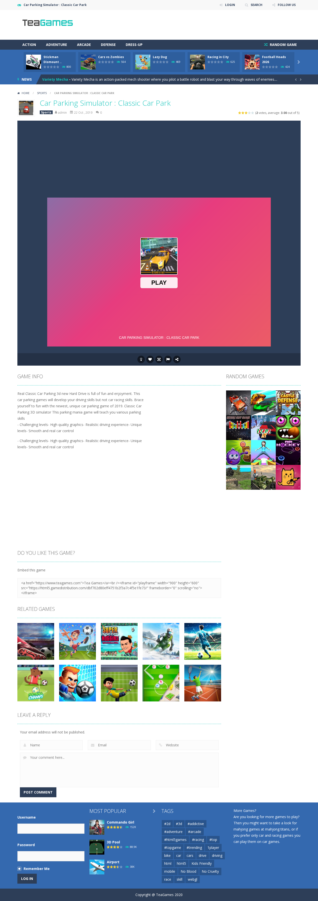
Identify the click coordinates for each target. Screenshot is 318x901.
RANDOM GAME (283, 44)
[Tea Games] (47, 24)
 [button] (168, 359)
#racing (198, 839)
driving (217, 855)
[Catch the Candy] (238, 452)
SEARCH (256, 5)
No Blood (188, 871)
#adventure (173, 831)
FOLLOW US (287, 5)
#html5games (175, 839)
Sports (42, 93)
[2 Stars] (243, 112)
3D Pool (113, 842)
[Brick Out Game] (238, 427)
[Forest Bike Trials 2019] (238, 477)
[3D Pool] (96, 846)
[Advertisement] (159, 158)
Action (29, 44)
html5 (181, 863)
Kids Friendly (202, 863)
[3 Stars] (246, 112)
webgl (192, 879)
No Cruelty (210, 871)
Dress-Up (134, 44)
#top (213, 839)
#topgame (172, 847)
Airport (113, 862)
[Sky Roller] (263, 452)
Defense (108, 44)
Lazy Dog (160, 57)
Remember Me (37, 868)
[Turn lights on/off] (141, 359)
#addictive (196, 823)
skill (179, 879)
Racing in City (218, 57)
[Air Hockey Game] (288, 452)
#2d (167, 823)
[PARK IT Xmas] (263, 427)
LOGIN (230, 5)
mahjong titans (277, 829)
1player (213, 847)
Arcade (84, 44)
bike (167, 855)
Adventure (56, 44)
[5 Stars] (252, 112)
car (178, 855)
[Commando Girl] (96, 827)
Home (25, 93)
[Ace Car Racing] (263, 402)
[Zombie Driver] (238, 402)
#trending (194, 847)
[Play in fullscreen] (159, 359)
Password (26, 844)
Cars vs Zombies (111, 57)
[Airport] (96, 866)
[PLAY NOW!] (33, 61)
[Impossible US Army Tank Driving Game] (263, 477)
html (167, 863)
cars (190, 855)
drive (202, 855)
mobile (169, 871)
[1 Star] (239, 112)
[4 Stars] (249, 112)
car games (270, 841)
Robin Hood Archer (58, 79)
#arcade (194, 831)
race (167, 879)
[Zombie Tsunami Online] (288, 427)
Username (26, 817)
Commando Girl (120, 822)
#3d (179, 823)
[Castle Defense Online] (288, 402)
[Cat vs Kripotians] (288, 477)
